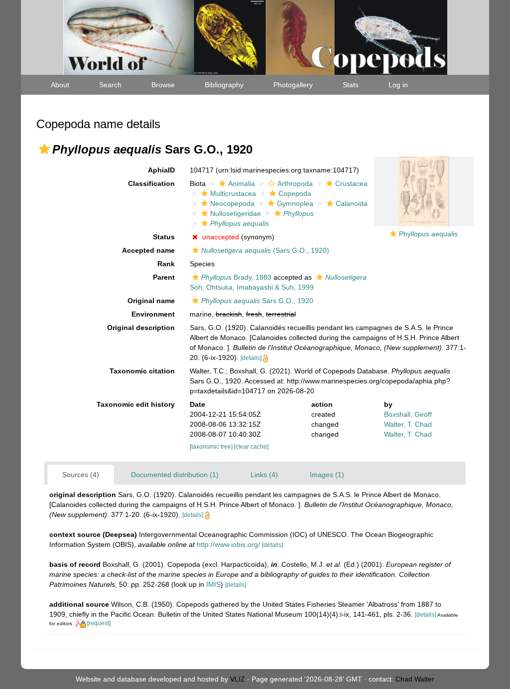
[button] (44, 149)
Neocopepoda (232, 203)
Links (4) (264, 475)
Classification (151, 183)
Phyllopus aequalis (428, 234)
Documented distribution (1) (175, 475)
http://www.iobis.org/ (228, 544)
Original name (151, 301)
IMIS (213, 584)
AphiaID (161, 170)
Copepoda (294, 193)
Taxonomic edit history (136, 404)
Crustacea (351, 183)
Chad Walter (414, 679)
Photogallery (293, 85)
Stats (351, 85)
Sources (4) (80, 475)
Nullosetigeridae (235, 213)
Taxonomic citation (142, 371)
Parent (164, 277)
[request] (99, 623)
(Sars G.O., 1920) (265, 250)
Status (164, 237)
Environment (153, 314)
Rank (166, 264)
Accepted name (148, 250)
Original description (141, 328)
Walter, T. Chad (408, 424)
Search (110, 85)
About (60, 85)
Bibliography (224, 85)
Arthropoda (295, 183)
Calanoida (352, 203)
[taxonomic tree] (212, 446)
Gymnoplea (295, 203)
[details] (251, 357)
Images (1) (327, 475)
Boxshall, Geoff (408, 414)
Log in (398, 85)
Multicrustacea (233, 193)
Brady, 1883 (236, 277)
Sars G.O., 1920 (257, 301)
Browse (163, 85)
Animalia (241, 183)
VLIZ (237, 679)
